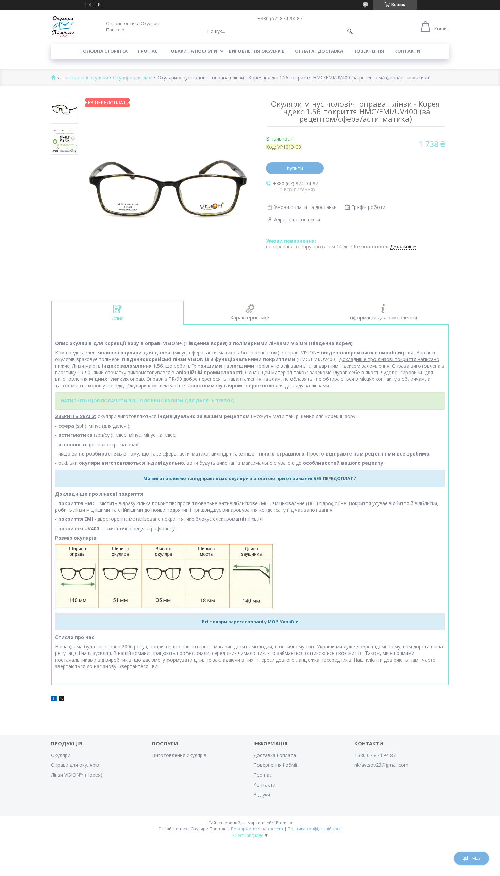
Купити (295, 168)
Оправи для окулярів (75, 765)
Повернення (368, 51)
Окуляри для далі (132, 78)
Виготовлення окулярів (179, 755)
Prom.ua (284, 823)
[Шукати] (350, 31)
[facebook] (54, 699)
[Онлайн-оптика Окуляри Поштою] (63, 26)
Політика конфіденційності (315, 829)
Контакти (407, 51)
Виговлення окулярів (257, 51)
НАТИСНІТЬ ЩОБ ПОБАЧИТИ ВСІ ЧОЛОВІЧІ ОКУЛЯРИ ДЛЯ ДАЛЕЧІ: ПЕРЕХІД (147, 401)
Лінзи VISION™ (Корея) (76, 775)
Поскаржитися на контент (257, 829)
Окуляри (60, 755)
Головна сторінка (104, 51)
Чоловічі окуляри (88, 78)
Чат (476, 858)
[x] (61, 699)
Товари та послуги (192, 51)
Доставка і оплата (274, 755)
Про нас (147, 51)
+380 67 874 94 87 (375, 755)
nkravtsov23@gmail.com (381, 765)
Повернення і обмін (276, 765)
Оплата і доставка (319, 51)
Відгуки (261, 794)
